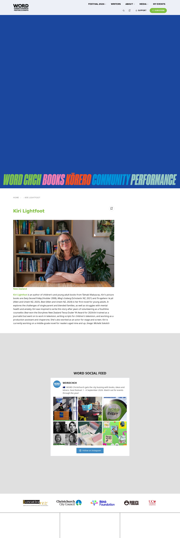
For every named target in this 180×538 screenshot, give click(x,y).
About (129, 4)
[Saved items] (129, 10)
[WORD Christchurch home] (20, 7)
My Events (159, 4)
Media (143, 4)
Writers (116, 4)
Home (16, 197)
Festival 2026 (96, 4)
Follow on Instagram (91, 450)
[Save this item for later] (111, 208)
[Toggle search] (123, 10)
